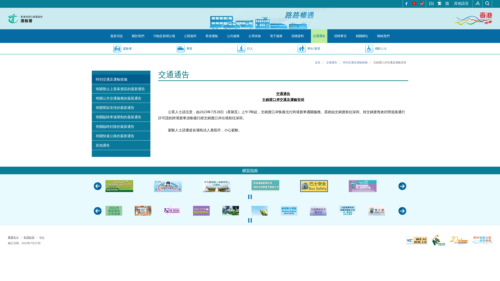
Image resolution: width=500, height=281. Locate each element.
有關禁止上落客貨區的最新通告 (120, 88)
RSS (41, 237)
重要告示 (13, 237)
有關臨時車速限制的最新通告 (118, 117)
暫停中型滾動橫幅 (250, 196)
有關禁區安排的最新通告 (115, 107)
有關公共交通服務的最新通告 (118, 98)
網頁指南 (250, 170)
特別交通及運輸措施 (355, 62)
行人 (250, 48)
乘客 (189, 48)
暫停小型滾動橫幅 (250, 220)
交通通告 (331, 62)
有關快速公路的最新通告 (115, 135)
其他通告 (103, 145)
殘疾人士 (381, 48)
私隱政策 (29, 237)
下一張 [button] (402, 186)
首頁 (317, 62)
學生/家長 (313, 48)
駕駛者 (127, 48)
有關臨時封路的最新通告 (115, 126)
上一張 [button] (98, 186)
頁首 (493, 274)
